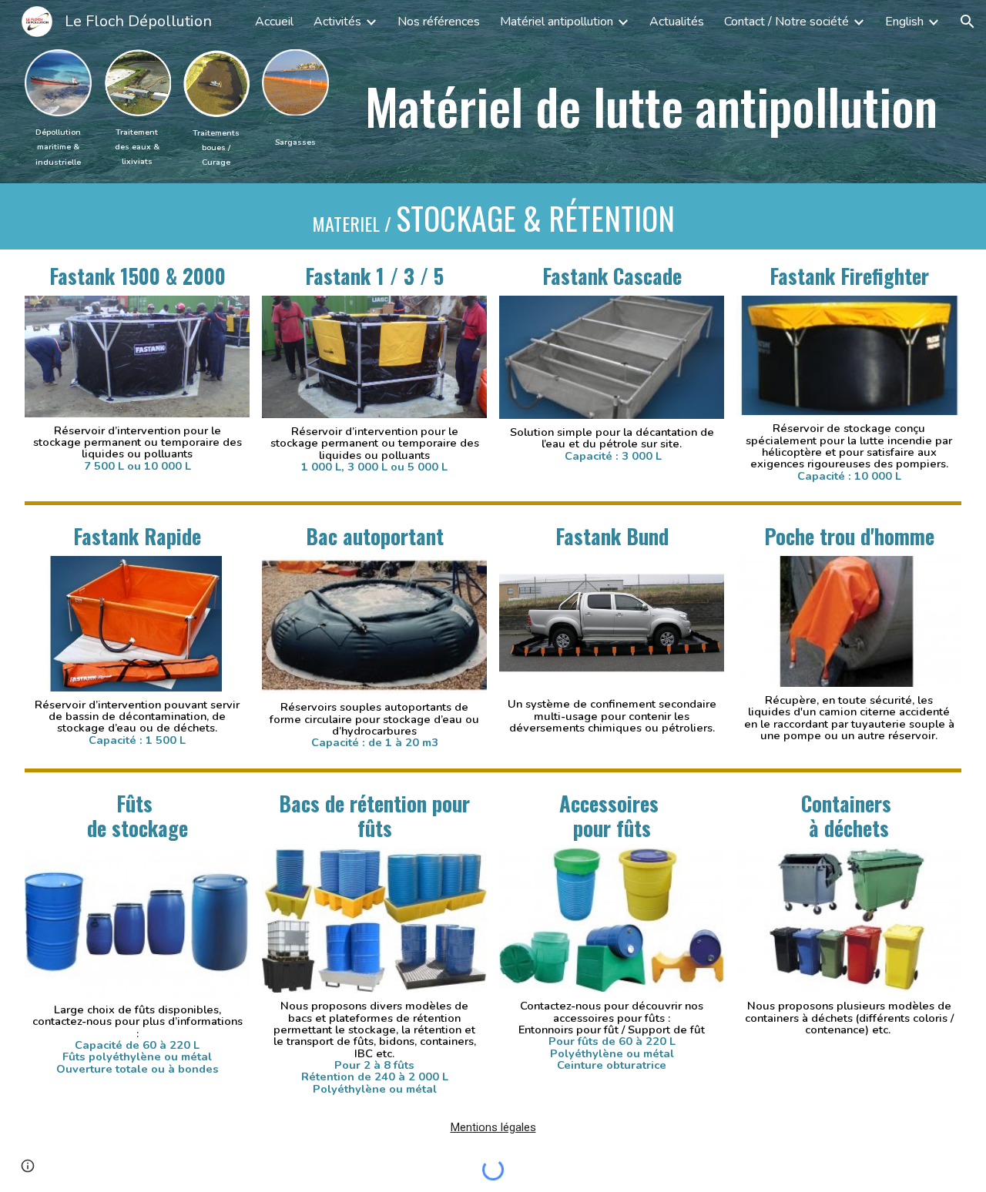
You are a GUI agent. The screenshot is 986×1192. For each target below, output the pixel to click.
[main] (58, 146)
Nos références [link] (438, 21)
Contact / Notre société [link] (786, 21)
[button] (967, 21)
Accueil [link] (274, 21)
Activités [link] (337, 21)
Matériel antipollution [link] (556, 21)
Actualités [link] (676, 21)
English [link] (904, 21)
